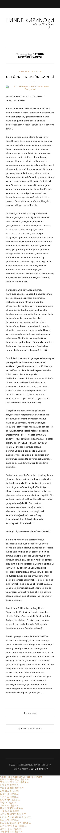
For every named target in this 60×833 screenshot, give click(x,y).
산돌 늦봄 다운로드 (9, 811)
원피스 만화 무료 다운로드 (13, 825)
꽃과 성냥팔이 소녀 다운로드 (14, 782)
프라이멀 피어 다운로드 (12, 788)
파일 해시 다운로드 (9, 791)
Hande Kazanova (31, 728)
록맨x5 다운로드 (8, 802)
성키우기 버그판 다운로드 (13, 814)
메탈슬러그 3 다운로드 (11, 831)
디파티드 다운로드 (9, 796)
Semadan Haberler (30, 71)
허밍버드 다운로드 (9, 785)
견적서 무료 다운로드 (10, 828)
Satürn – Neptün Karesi (30, 77)
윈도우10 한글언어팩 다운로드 (15, 822)
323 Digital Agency (39, 769)
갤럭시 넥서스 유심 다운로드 (14, 779)
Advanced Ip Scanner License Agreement (21, 776)
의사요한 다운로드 (9, 820)
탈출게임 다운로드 (9, 794)
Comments (30, 713)
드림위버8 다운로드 (10, 799)
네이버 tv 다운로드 (9, 805)
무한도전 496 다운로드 (11, 808)
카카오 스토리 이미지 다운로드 (15, 817)
